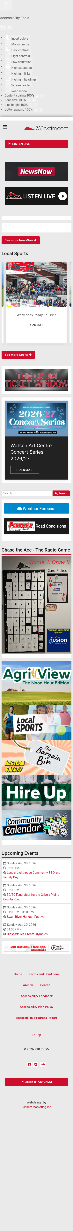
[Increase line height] (36, 105)
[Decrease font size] (29, 100)
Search (62, 493)
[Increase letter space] (41, 110)
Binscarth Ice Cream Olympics (27, 934)
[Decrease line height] (31, 105)
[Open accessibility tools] (6, 5)
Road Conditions (50, 525)
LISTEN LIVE (20, 144)
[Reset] (3, 27)
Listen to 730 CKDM (38, 1082)
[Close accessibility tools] (9, 28)
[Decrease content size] (37, 96)
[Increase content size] (42, 96)
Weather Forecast (39, 508)
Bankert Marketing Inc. (36, 1107)
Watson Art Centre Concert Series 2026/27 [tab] (37, 432)
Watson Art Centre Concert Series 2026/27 (31, 452)
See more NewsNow (19, 240)
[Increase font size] (34, 100)
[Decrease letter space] (35, 110)
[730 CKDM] (36, 127)
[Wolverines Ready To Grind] (36, 302)
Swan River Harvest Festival (26, 917)
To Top (36, 1035)
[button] (36, 605)
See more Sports (17, 355)
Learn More (25, 469)
